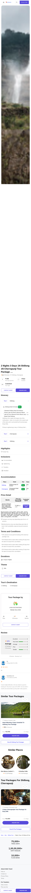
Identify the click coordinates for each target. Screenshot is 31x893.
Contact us (3, 873)
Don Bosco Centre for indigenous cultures (8, 771)
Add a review (4, 884)
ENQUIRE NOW (26, 506)
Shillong (14, 375)
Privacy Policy (4, 876)
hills (5, 568)
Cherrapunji (20, 375)
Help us (3, 871)
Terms (2, 878)
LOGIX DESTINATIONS (15, 607)
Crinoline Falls (23, 771)
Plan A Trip (24, 2)
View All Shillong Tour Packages (15, 742)
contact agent (7, 890)
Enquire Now (15, 735)
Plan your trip (4, 887)
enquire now (23, 890)
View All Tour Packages (15, 829)
